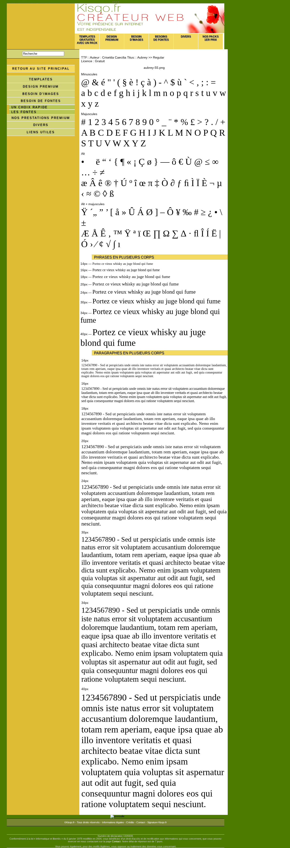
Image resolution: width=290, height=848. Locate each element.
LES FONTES (24, 112)
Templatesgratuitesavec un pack (87, 39)
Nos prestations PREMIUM (41, 118)
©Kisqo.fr (69, 822)
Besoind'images (136, 38)
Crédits (130, 822)
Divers (186, 36)
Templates (41, 79)
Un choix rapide (29, 107)
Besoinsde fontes (161, 38)
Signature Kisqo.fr (157, 822)
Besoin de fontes (41, 101)
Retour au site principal (41, 68)
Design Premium (41, 86)
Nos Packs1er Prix (211, 38)
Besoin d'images (40, 94)
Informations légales (113, 822)
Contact (140, 822)
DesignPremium (111, 38)
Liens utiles (41, 132)
